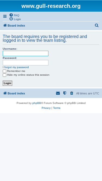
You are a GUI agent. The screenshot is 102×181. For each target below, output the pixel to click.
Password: (10, 57)
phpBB (36, 102)
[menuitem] (14, 15)
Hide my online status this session (28, 74)
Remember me (16, 70)
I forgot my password (16, 67)
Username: (10, 48)
